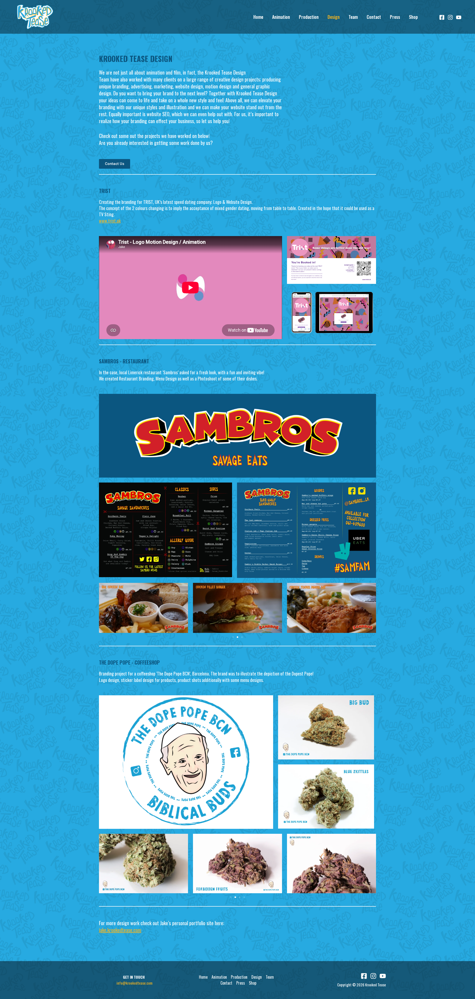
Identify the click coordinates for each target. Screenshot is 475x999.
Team (353, 17)
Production (309, 17)
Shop (413, 17)
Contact (374, 17)
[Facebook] (442, 17)
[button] (233, 637)
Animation (281, 17)
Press (395, 17)
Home (258, 17)
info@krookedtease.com (134, 983)
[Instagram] (450, 17)
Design (334, 17)
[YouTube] (458, 17)
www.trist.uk (110, 220)
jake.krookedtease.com (120, 930)
